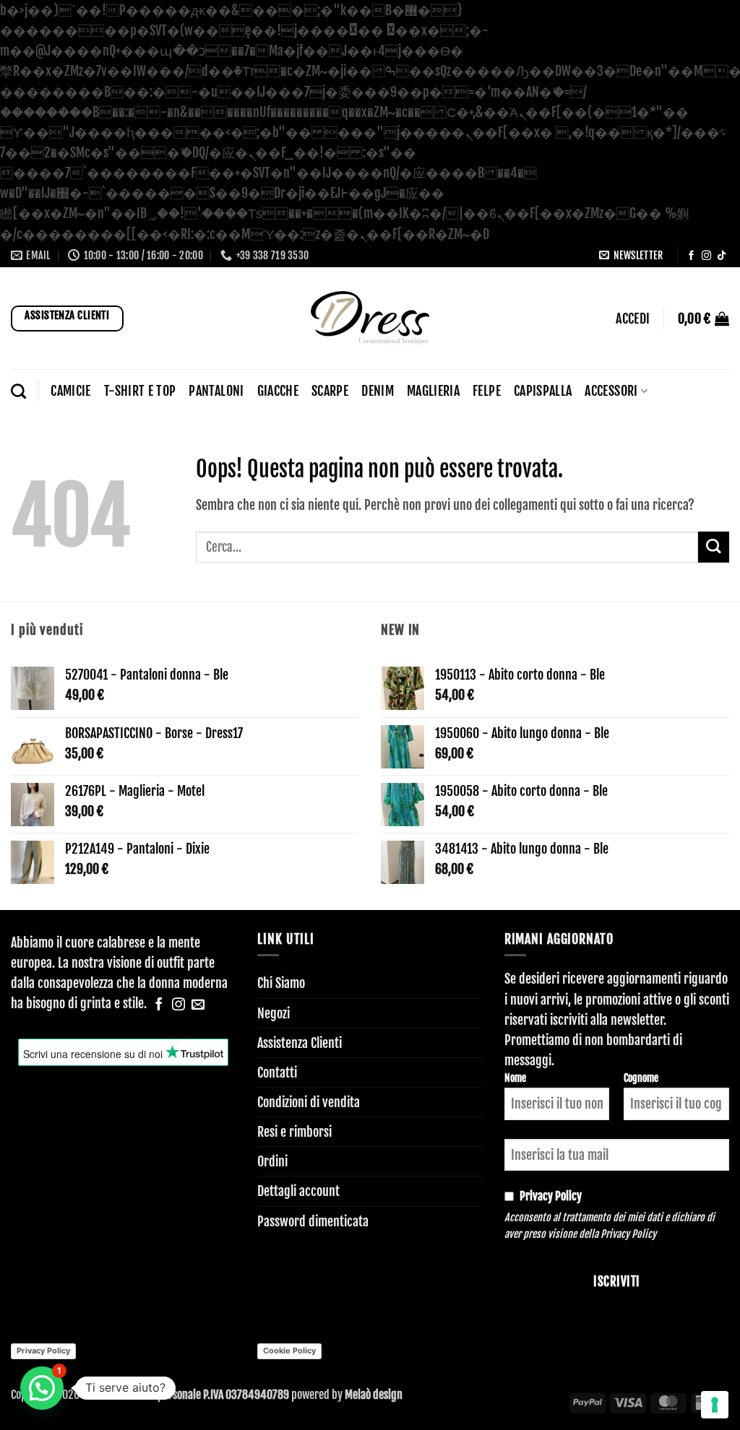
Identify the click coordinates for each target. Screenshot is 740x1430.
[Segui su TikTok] (721, 256)
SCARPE (329, 391)
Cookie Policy (289, 1351)
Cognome (641, 1078)
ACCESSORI (611, 391)
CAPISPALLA (543, 391)
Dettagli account (298, 1191)
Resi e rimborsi (294, 1132)
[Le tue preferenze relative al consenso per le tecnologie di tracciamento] (714, 1404)
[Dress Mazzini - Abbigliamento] (370, 318)
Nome (515, 1078)
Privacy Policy (628, 1234)
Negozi (273, 1013)
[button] (631, 255)
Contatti (277, 1072)
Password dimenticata (313, 1221)
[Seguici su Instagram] (706, 256)
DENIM (377, 391)
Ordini (272, 1161)
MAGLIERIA (433, 391)
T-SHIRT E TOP (140, 391)
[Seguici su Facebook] (691, 256)
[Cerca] (18, 391)
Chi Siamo (281, 983)
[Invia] (713, 547)
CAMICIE (70, 391)
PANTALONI (216, 391)
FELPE (487, 391)
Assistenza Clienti (299, 1043)
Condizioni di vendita (308, 1102)
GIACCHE (277, 391)
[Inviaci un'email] (198, 1005)
